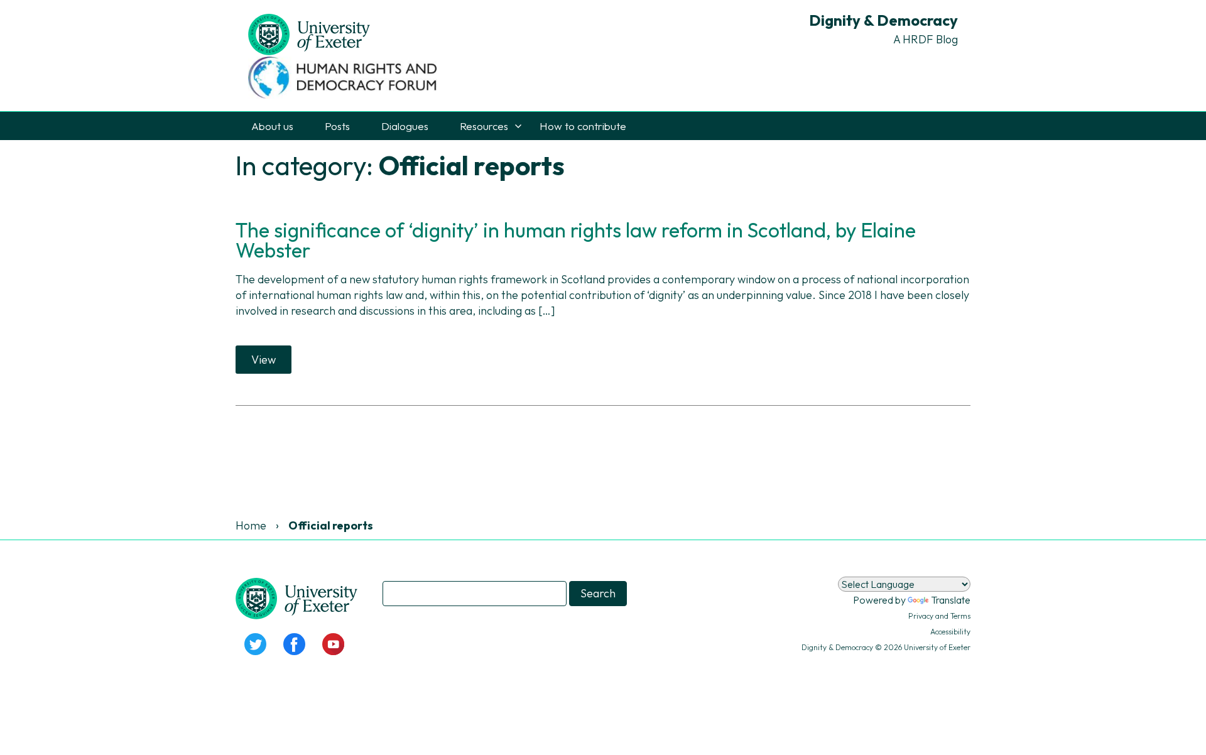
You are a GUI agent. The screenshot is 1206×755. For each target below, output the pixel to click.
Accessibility (950, 631)
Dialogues (404, 126)
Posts (337, 126)
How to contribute (583, 126)
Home (251, 525)
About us (272, 126)
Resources (484, 126)
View (263, 359)
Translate (950, 600)
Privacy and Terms (939, 616)
